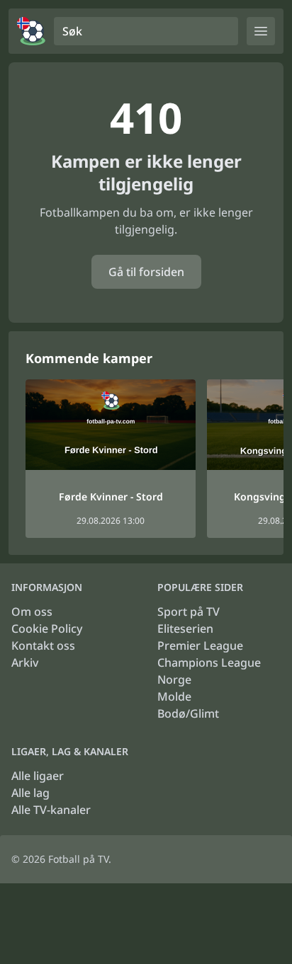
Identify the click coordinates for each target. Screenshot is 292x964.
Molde (174, 696)
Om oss (31, 611)
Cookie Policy (46, 628)
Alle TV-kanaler (51, 809)
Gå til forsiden (146, 272)
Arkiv (24, 662)
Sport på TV (188, 611)
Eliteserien (185, 628)
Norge (174, 679)
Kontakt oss (43, 645)
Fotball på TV (78, 859)
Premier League (200, 645)
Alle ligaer (37, 776)
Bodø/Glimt (188, 713)
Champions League (209, 662)
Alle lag (30, 793)
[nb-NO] (31, 31)
